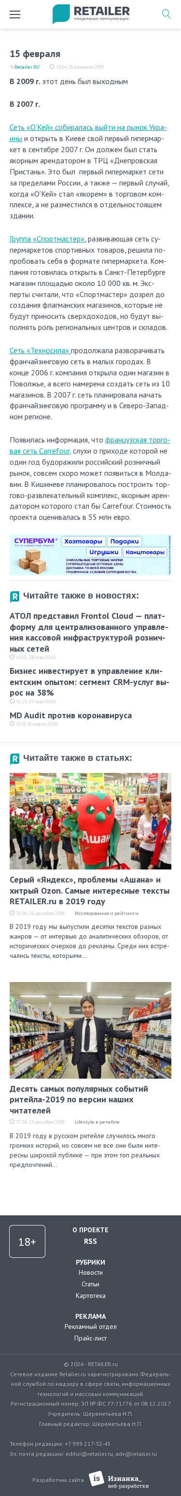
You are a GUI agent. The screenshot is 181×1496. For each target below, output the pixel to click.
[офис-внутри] (90, 538)
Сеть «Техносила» (40, 350)
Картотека (91, 1295)
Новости (91, 1272)
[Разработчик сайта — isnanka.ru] (119, 1480)
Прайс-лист (90, 1338)
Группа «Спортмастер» (47, 238)
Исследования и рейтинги (107, 913)
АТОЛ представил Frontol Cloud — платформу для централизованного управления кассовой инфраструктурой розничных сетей (89, 632)
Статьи (90, 1284)
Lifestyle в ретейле (97, 1122)
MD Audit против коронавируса (71, 715)
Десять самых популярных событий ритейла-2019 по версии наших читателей (79, 1099)
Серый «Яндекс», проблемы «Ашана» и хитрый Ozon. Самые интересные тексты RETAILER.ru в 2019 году (89, 890)
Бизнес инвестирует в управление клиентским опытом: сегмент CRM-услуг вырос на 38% (89, 681)
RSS (90, 1241)
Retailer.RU (27, 67)
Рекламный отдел (91, 1326)
